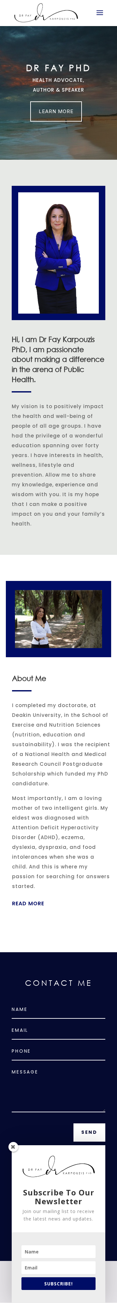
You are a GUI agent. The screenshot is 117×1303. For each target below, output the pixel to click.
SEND (89, 1132)
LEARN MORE (56, 111)
